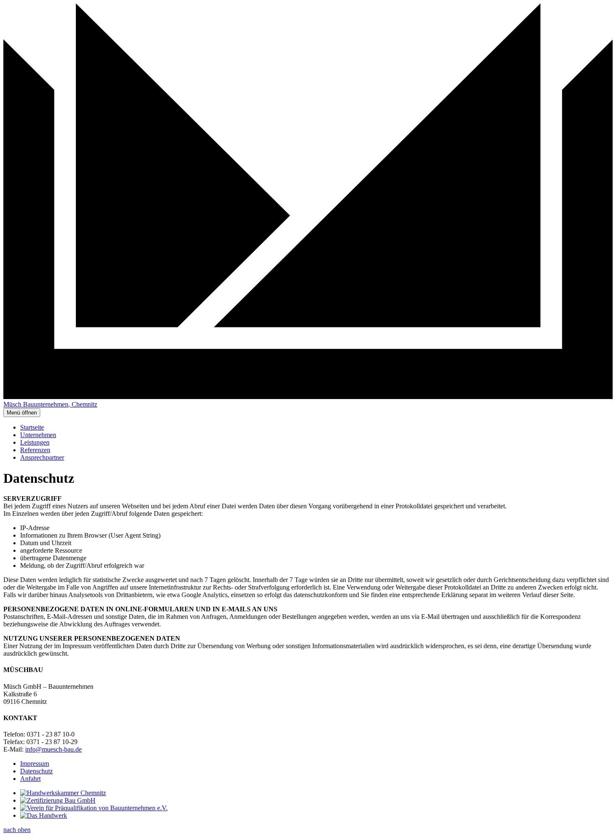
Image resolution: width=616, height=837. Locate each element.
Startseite (32, 427)
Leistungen (34, 442)
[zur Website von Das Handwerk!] (43, 815)
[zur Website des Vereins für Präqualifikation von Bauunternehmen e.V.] (94, 807)
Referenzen (35, 449)
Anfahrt (30, 778)
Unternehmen (38, 434)
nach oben (17, 829)
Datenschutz (36, 771)
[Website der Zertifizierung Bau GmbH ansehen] (58, 800)
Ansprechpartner (42, 457)
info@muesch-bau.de (53, 749)
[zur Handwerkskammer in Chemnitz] (63, 792)
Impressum (34, 763)
